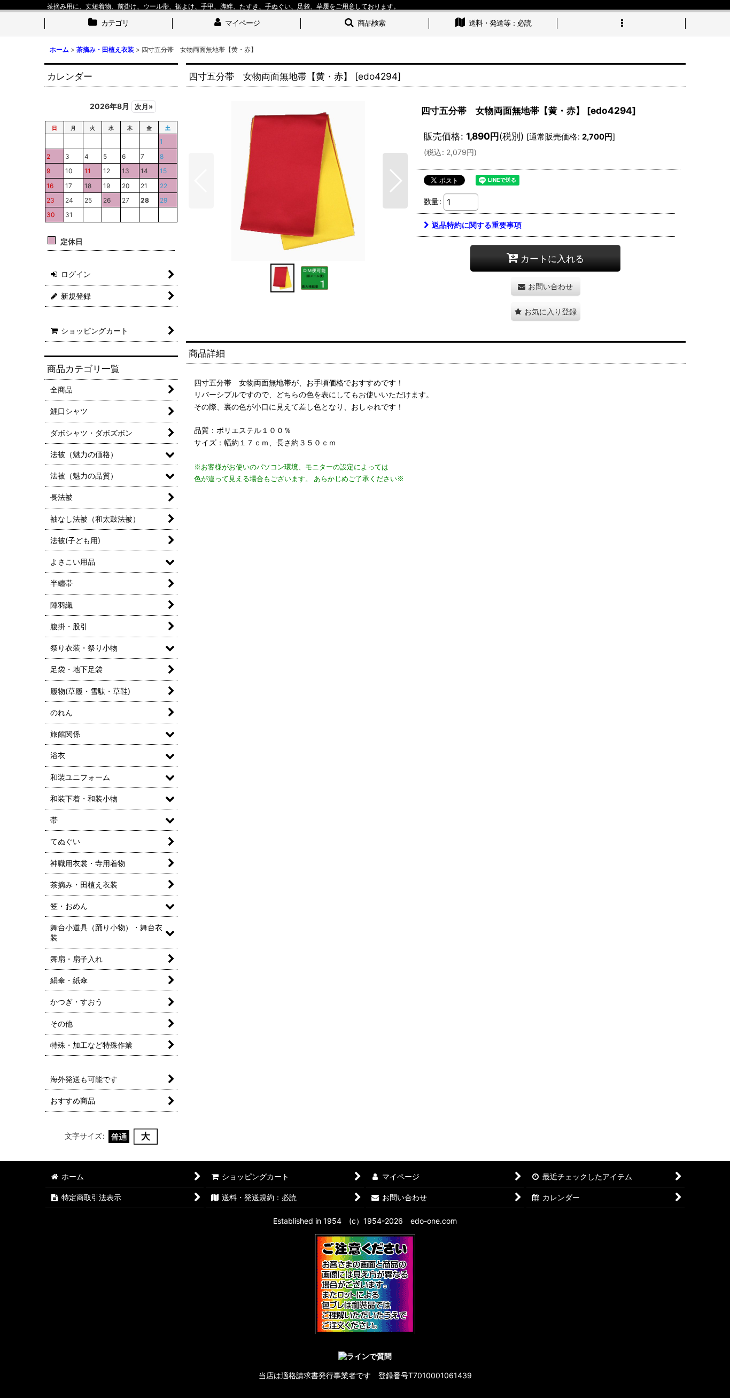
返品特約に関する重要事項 (477, 224)
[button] (365, 24)
